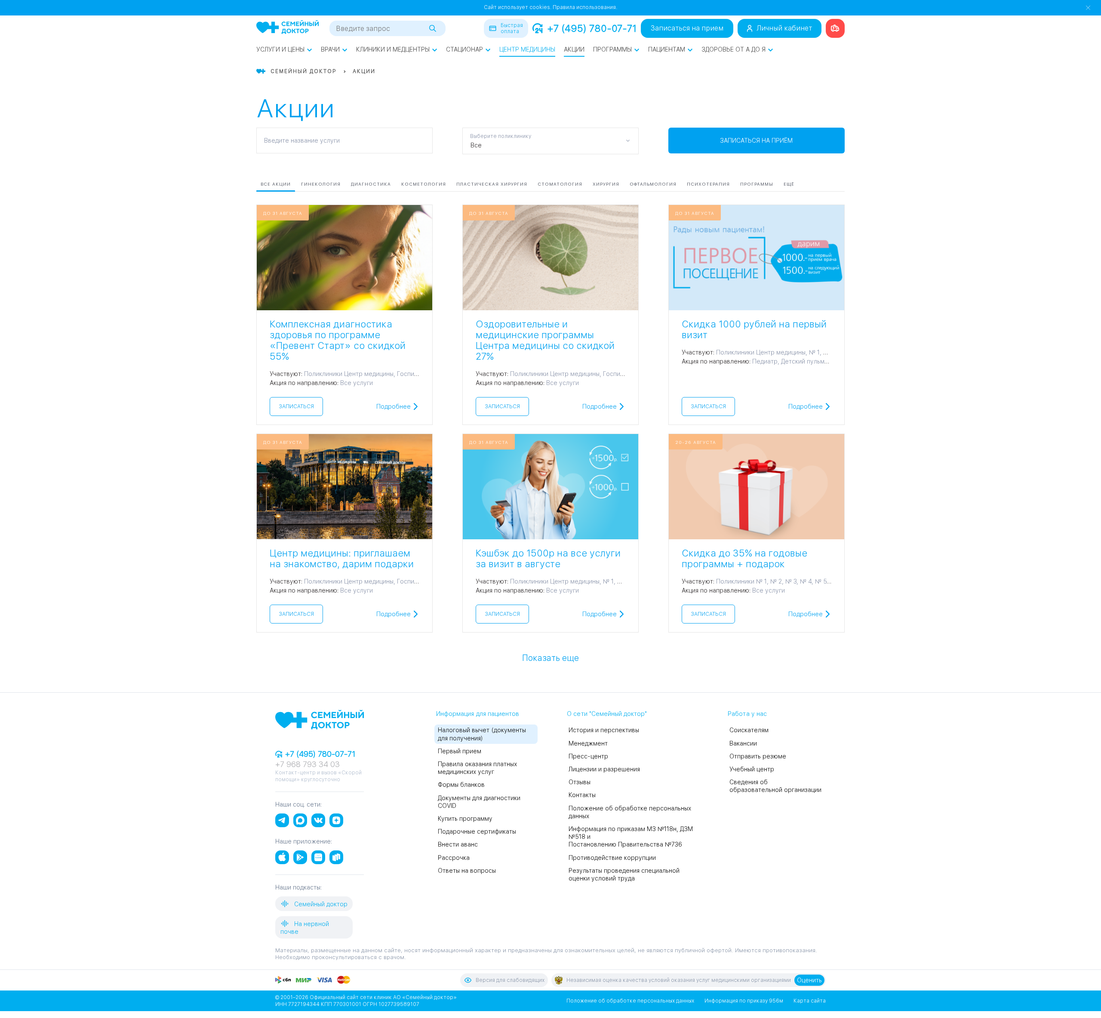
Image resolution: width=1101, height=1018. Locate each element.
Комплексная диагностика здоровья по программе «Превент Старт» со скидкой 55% (338, 340)
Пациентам (666, 49)
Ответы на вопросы (467, 870)
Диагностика (371, 183)
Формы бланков (461, 784)
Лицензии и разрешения (604, 769)
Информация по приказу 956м (743, 1001)
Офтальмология (653, 183)
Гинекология (321, 183)
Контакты (582, 795)
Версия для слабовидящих (510, 980)
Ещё (789, 183)
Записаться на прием (687, 28)
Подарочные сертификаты (477, 831)
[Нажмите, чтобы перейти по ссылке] (835, 28)
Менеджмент (588, 743)
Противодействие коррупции (612, 857)
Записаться (296, 407)
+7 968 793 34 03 (307, 764)
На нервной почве (304, 927)
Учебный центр (751, 769)
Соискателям (749, 730)
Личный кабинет (784, 28)
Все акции (276, 183)
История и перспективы (604, 730)
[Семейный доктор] (287, 28)
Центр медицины (527, 49)
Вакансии (743, 743)
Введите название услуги (302, 140)
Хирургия (606, 183)
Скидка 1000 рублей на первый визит (754, 329)
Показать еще (550, 657)
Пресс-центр (588, 756)
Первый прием (459, 751)
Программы (612, 49)
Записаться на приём (756, 140)
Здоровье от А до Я (733, 49)
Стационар (464, 49)
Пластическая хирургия (491, 183)
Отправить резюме (757, 756)
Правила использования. (585, 7)
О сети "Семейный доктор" (607, 713)
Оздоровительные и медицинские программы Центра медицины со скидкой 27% (545, 340)
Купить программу (465, 818)
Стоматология (560, 183)
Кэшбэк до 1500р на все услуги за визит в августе (548, 558)
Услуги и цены (280, 49)
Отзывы (579, 782)
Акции (574, 49)
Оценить (809, 980)
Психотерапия (708, 183)
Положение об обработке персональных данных (630, 1001)
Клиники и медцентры (393, 49)
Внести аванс (458, 844)
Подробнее (393, 406)
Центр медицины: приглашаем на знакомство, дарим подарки (342, 558)
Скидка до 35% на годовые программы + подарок (744, 558)
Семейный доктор (320, 904)
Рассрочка (454, 857)
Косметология (423, 183)
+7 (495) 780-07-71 (592, 28)
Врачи (330, 49)
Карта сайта (809, 1001)
